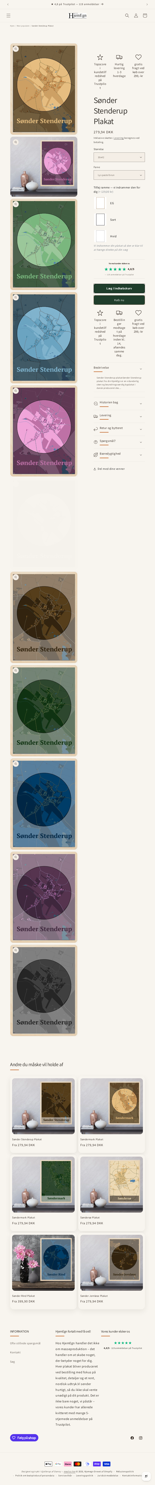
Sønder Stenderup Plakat (27, 1139)
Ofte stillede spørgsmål (25, 1343)
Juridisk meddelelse (107, 1475)
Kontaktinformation (133, 1475)
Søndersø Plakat (90, 1217)
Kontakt (15, 1352)
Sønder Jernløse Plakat (94, 1296)
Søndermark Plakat (91, 1139)
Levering (119, 137)
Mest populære (23, 26)
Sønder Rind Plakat (23, 1296)
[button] (8, 15)
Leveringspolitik (84, 1475)
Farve (97, 167)
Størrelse (99, 149)
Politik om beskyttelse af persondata (34, 1475)
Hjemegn (89, 1471)
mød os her (69, 1471)
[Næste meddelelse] (147, 4)
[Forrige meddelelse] (7, 4)
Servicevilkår (65, 1475)
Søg (12, 1361)
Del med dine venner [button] (111, 469)
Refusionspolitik (125, 1471)
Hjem (12, 26)
